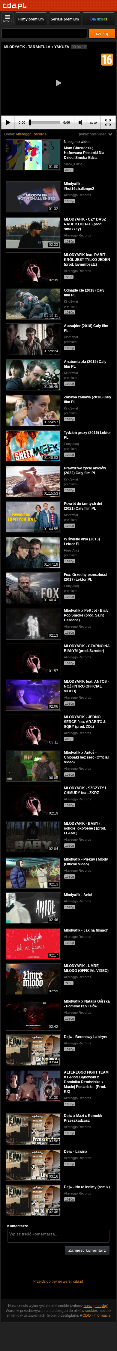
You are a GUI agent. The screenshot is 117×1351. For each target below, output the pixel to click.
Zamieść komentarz (87, 1250)
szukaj (102, 33)
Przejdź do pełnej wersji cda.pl (58, 1281)
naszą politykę (95, 1306)
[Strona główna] (15, 6)
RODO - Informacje (95, 1315)
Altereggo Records (31, 134)
